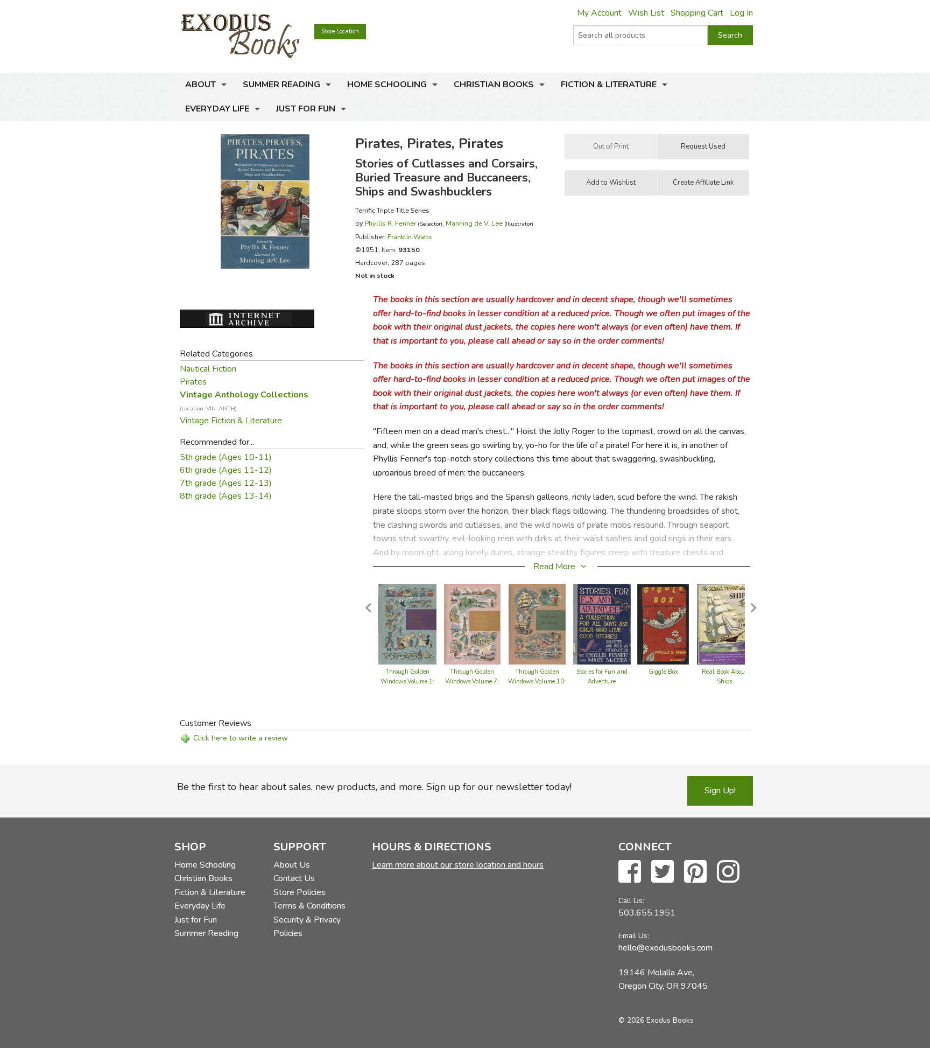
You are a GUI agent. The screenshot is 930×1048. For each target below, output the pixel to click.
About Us (291, 865)
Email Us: (633, 936)
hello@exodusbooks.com (665, 948)
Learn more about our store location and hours (458, 865)
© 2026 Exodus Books (656, 1020)
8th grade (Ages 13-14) (226, 496)
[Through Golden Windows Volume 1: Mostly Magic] (407, 624)
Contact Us (294, 878)
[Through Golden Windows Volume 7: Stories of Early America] (472, 624)
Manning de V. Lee (474, 223)
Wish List (646, 13)
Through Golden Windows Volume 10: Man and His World (537, 681)
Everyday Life (217, 109)
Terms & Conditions (309, 906)
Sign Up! (720, 791)
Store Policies (299, 892)
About (200, 84)
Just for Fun (305, 109)
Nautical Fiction (208, 369)
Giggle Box (663, 672)
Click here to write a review (240, 738)
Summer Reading (281, 84)
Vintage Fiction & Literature (231, 421)
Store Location (340, 31)
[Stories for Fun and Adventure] (602, 624)
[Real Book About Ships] (724, 624)
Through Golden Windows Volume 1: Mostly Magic (407, 681)
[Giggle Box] (662, 624)
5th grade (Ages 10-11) (226, 457)
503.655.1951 (646, 913)
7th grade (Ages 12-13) (226, 483)
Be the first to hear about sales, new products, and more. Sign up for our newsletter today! (374, 786)
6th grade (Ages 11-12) (226, 470)
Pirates (193, 382)
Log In (741, 13)
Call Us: (631, 901)
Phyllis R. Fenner (390, 223)
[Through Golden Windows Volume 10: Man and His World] (537, 624)
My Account (599, 13)
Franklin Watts (410, 236)
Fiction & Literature (609, 84)
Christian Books (494, 84)
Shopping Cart (697, 13)
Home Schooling (387, 84)
